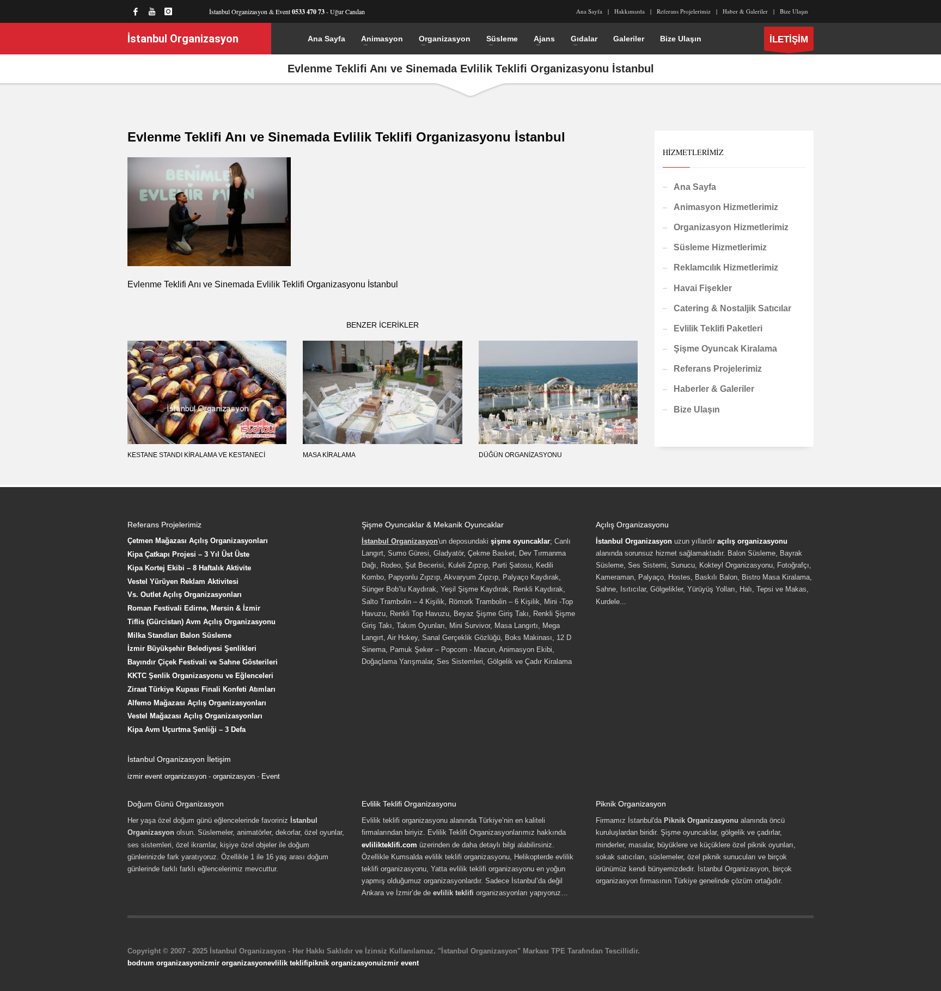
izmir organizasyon (234, 963)
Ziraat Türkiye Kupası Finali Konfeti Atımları (201, 689)
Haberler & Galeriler (714, 388)
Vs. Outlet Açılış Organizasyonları (184, 594)
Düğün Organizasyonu (520, 455)
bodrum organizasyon (164, 963)
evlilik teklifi (287, 963)
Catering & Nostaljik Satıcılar (732, 308)
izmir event (400, 963)
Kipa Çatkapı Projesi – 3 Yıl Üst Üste (188, 554)
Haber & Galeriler (745, 11)
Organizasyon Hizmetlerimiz (731, 227)
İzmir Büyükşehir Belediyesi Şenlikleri (191, 648)
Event (270, 776)
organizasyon (234, 776)
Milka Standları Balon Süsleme (179, 635)
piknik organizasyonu (344, 963)
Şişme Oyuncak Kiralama (725, 348)
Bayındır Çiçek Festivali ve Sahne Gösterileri (202, 662)
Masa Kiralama (329, 455)
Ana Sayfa (589, 11)
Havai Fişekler (703, 288)
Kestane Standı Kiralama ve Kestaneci (196, 455)
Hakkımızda (629, 11)
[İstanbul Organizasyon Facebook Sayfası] (135, 11)
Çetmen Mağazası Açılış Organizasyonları (197, 541)
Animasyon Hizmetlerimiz (726, 207)
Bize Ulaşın (794, 11)
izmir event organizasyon (166, 776)
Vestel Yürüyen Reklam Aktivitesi (183, 581)
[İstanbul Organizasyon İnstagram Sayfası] (168, 11)
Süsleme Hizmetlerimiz (720, 247)
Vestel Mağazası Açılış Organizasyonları (194, 716)
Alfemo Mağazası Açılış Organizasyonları (196, 703)
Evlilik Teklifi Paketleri (718, 328)
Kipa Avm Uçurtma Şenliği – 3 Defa (186, 729)
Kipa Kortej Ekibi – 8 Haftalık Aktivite (189, 568)
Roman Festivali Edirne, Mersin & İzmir (193, 608)
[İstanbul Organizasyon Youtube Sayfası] (152, 11)
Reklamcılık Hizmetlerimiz (726, 267)
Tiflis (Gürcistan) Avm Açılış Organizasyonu (201, 622)
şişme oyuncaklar (520, 541)
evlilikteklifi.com (389, 845)
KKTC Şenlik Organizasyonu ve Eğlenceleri (200, 676)
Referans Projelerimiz (684, 11)
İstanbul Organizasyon (634, 541)
